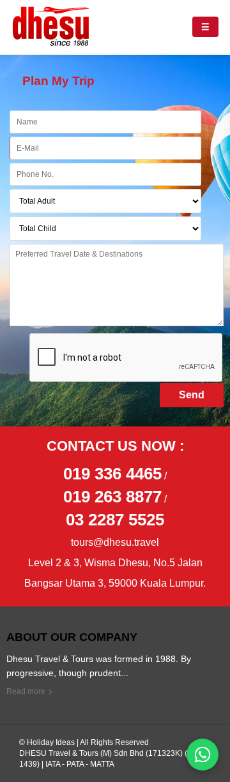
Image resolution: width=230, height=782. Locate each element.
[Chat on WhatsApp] (202, 755)
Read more (25, 691)
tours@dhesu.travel (115, 542)
